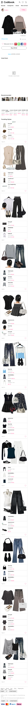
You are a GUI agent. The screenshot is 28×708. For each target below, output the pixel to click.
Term (11, 688)
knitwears (4, 111)
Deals (17, 5)
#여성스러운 (5, 39)
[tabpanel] (3, 106)
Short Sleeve (8, 113)
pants (23, 111)
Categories (10, 5)
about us (2, 688)
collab (2, 689)
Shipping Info (20, 688)
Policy (15, 688)
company (10, 689)
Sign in (9, 54)
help (6, 689)
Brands (3, 5)
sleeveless (12, 111)
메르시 (6, 10)
